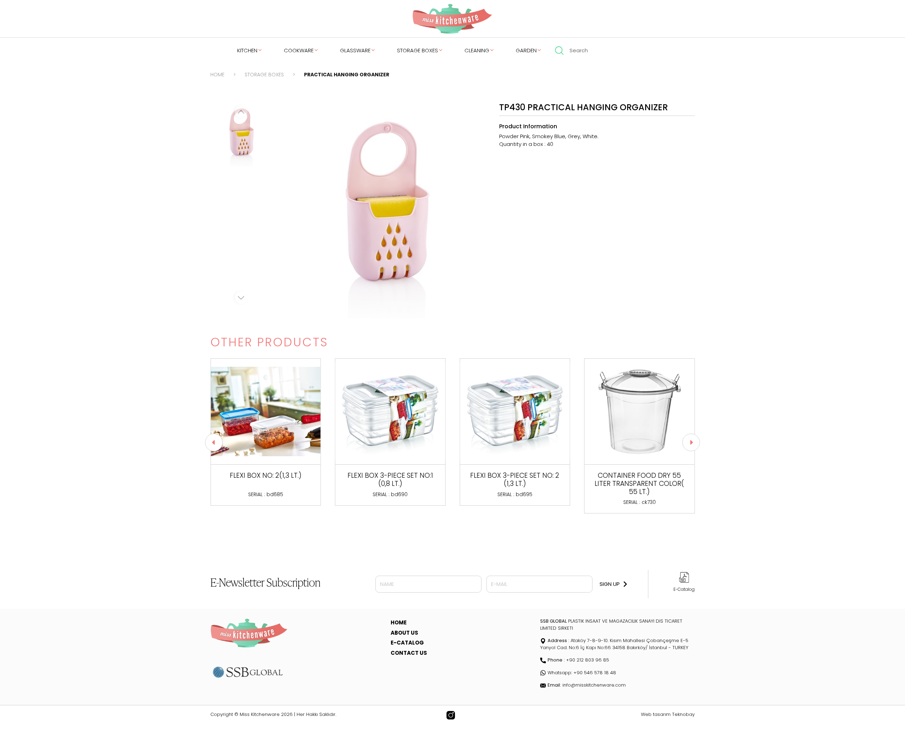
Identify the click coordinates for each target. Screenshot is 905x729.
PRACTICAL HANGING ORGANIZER (346, 74)
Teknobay (683, 714)
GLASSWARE (355, 50)
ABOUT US (404, 632)
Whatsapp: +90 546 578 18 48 (582, 672)
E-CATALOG (407, 642)
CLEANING (477, 50)
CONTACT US (409, 653)
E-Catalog (684, 589)
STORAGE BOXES (417, 50)
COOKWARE (299, 50)
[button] (214, 442)
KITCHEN (247, 50)
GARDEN (526, 50)
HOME (217, 74)
